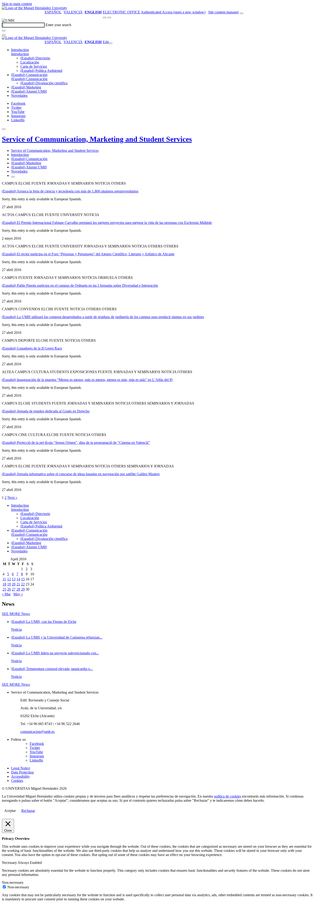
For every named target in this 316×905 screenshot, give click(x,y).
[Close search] (4, 35)
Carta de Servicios (33, 66)
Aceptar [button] (10, 811)
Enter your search (58, 25)
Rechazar (28, 811)
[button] (20, 54)
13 (13, 579)
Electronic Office (121, 12)
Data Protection (22, 772)
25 (4, 589)
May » (18, 594)
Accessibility (20, 776)
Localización (29, 62)
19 (9, 584)
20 (13, 584)
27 (13, 589)
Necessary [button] (10, 863)
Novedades (19, 96)
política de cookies (227, 796)
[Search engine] (241, 13)
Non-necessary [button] (13, 882)
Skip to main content (17, 4)
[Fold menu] (110, 43)
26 (9, 589)
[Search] (4, 30)
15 (23, 579)
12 (9, 579)
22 (23, 584)
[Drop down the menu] (109, 17)
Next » (12, 498)
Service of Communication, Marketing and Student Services (97, 139)
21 (18, 584)
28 (18, 589)
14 (18, 579)
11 (4, 579)
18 (4, 584)
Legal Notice (20, 768)
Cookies (17, 781)
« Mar (6, 594)
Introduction (20, 50)
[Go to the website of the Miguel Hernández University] (34, 8)
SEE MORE (16, 614)
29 (23, 589)
